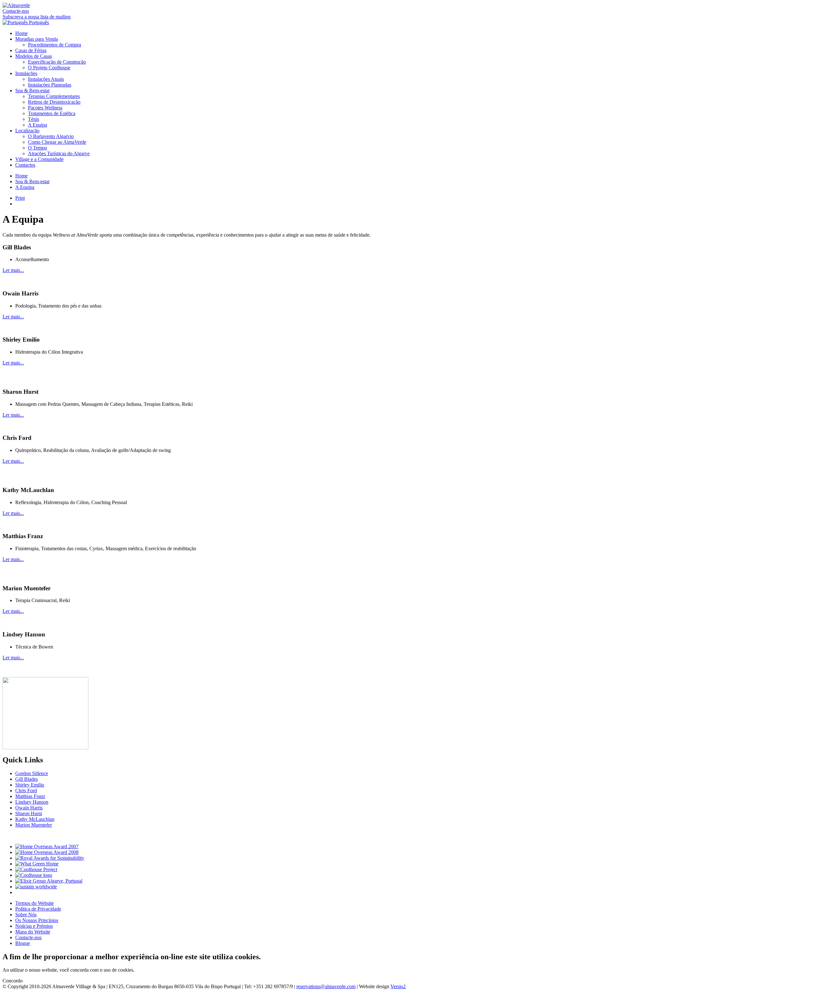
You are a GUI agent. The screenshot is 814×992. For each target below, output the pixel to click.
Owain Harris (29, 807)
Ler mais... (13, 270)
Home (21, 33)
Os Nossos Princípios (36, 920)
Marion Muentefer (33, 825)
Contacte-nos (16, 11)
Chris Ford (26, 790)
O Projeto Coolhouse (49, 67)
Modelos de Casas (33, 56)
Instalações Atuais (46, 79)
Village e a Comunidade (39, 159)
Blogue (22, 943)
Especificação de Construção (57, 62)
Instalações (26, 73)
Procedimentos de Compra (54, 44)
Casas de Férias (30, 50)
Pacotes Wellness (45, 107)
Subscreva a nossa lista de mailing (37, 16)
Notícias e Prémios (34, 926)
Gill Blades (26, 779)
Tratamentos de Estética (51, 113)
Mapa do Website (32, 931)
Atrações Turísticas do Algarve (59, 153)
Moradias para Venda (36, 39)
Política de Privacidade (38, 909)
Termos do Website (34, 903)
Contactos (25, 165)
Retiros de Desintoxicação (54, 102)
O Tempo (37, 147)
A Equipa (37, 125)
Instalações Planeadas (49, 84)
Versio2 (398, 986)
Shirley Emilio (29, 784)
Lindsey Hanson (31, 802)
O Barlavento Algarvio (51, 136)
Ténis (33, 119)
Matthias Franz (30, 796)
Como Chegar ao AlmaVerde (57, 142)
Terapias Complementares (54, 96)
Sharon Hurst (28, 813)
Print (20, 198)
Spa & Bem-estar (32, 90)
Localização (27, 130)
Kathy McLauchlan (34, 819)
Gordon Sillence (31, 773)
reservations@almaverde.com (325, 986)
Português (38, 22)
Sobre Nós (26, 914)
